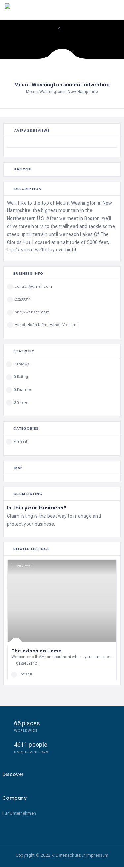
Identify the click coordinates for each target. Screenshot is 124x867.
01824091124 (27, 663)
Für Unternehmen (19, 813)
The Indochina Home (36, 651)
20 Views (23, 566)
